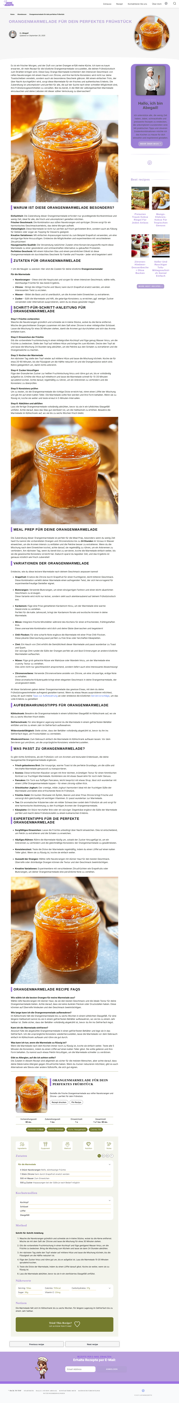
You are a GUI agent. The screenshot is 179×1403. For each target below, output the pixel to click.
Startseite (29, 1391)
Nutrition (88, 1148)
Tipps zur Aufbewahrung (45, 696)
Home (12, 14)
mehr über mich (149, 144)
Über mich (157, 4)
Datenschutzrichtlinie (89, 1391)
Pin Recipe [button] (76, 1102)
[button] (109, 1164)
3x (107, 1156)
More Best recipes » (151, 286)
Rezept (119, 4)
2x (103, 1156)
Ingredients (22, 1148)
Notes (109, 1148)
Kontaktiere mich (67, 1391)
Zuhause (107, 4)
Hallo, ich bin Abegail (46, 1391)
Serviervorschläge (100, 696)
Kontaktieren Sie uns (137, 4)
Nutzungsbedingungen (54, 1393)
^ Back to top (14, 1391)
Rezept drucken (59, 1102)
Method (67, 1148)
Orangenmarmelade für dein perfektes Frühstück (46, 14)
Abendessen (21, 14)
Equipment (45, 1148)
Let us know (54, 1326)
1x (99, 1156)
